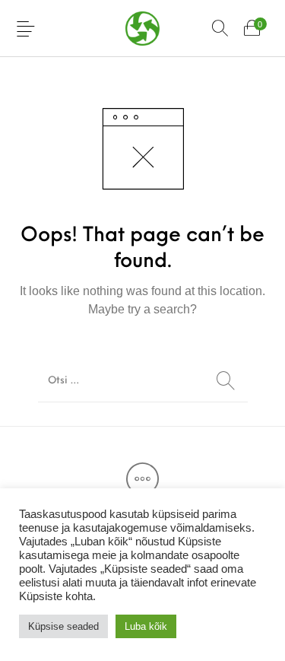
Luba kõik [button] (146, 626)
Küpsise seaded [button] (63, 626)
